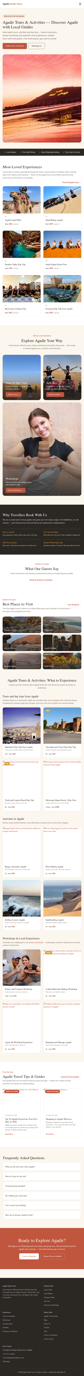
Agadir (12, 4)
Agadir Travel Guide (51, 1316)
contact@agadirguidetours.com (13, 1358)
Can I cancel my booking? (15, 1205)
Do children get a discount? (16, 1195)
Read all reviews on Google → (42, 580)
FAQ (45, 1331)
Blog (45, 1320)
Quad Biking (48, 1293)
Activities (6, 1327)
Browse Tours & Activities (53, 1256)
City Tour (47, 1301)
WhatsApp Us (37, 46)
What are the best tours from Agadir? (20, 1166)
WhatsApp (6, 1361)
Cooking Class (8, 1324)
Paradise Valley (49, 1297)
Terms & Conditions (50, 1335)
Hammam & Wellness (10, 1331)
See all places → (74, 605)
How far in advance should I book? (19, 1215)
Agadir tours (57, 703)
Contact (46, 1327)
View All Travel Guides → (71, 1077)
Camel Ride (48, 1290)
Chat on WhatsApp (29, 1256)
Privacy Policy (48, 1339)
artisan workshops (36, 942)
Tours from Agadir (9, 1316)
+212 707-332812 (9, 1354)
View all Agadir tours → (71, 182)
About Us (47, 1324)
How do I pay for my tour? (15, 1176)
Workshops (6, 1320)
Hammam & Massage (51, 1305)
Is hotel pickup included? (15, 1186)
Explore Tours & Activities (15, 46)
